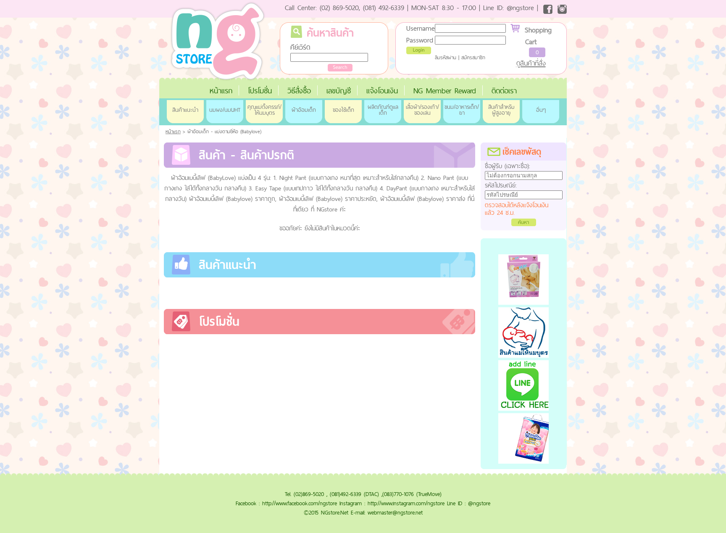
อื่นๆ (541, 109)
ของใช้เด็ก (343, 109)
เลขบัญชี (338, 90)
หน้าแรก (221, 90)
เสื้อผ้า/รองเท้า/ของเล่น (422, 109)
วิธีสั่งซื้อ (299, 90)
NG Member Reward (444, 90)
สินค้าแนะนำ (185, 109)
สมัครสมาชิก (473, 57)
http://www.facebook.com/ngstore (299, 503)
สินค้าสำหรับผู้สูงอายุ (501, 109)
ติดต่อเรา (504, 90)
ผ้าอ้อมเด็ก (304, 109)
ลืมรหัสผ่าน (445, 57)
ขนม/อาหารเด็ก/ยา (462, 109)
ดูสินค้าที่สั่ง (531, 63)
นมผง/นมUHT (224, 109)
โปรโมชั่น (260, 90)
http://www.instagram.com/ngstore (406, 503)
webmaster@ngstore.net (395, 512)
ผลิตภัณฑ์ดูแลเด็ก (383, 109)
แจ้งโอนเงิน (382, 90)
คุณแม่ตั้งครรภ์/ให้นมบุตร (264, 109)
